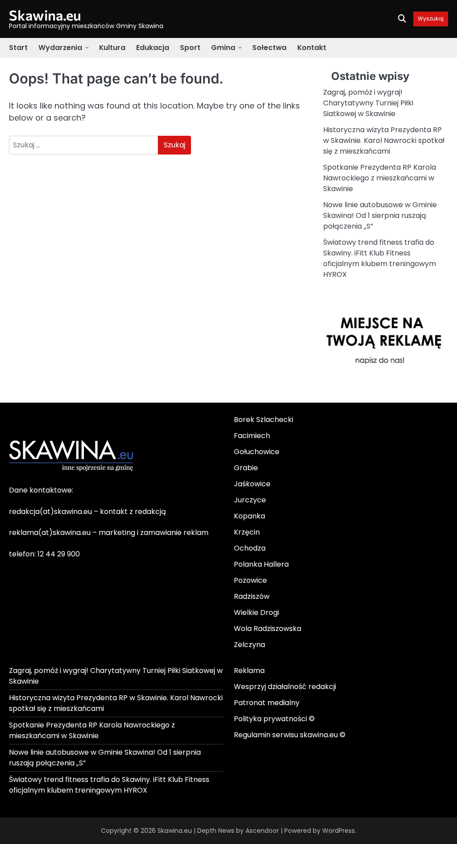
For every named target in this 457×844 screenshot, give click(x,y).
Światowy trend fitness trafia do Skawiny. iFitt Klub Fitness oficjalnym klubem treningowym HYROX (379, 258)
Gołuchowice (256, 452)
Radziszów (252, 596)
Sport (190, 47)
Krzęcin (247, 532)
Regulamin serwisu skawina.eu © (289, 735)
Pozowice (250, 580)
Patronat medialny (266, 703)
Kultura (112, 47)
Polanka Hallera (261, 564)
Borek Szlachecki (263, 419)
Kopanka (249, 516)
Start (18, 47)
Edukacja (152, 47)
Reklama (249, 670)
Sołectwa (269, 47)
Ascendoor (262, 830)
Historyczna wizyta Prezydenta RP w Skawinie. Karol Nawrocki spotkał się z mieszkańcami (384, 140)
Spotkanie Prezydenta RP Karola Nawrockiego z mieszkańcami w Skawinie (379, 178)
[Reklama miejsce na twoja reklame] (385, 388)
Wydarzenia (60, 47)
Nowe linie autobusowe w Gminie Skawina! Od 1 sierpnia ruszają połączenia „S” (380, 215)
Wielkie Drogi (256, 612)
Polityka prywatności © (274, 719)
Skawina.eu (45, 14)
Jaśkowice (252, 484)
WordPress (338, 830)
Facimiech (252, 435)
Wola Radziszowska (267, 628)
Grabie (246, 468)
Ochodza (250, 548)
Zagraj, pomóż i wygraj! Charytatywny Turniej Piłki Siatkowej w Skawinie (368, 103)
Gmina (223, 47)
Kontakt (311, 47)
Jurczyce (250, 500)
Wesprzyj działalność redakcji (285, 686)
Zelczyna (249, 644)
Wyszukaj (431, 19)
